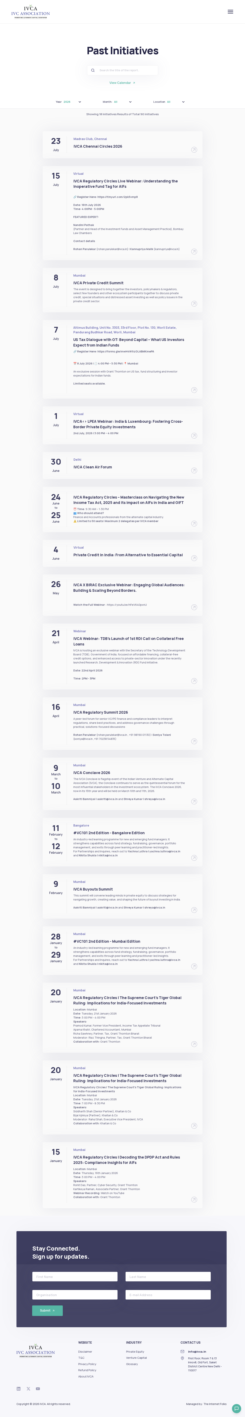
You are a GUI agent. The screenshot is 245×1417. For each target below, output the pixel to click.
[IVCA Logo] (30, 11)
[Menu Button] (230, 12)
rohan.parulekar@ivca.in (112, 249)
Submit (45, 1310)
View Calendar (120, 83)
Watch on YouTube (112, 1193)
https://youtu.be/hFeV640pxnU (127, 604)
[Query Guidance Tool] (236, 1408)
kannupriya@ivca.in (167, 249)
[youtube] (39, 1389)
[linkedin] (20, 1389)
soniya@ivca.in (83, 739)
